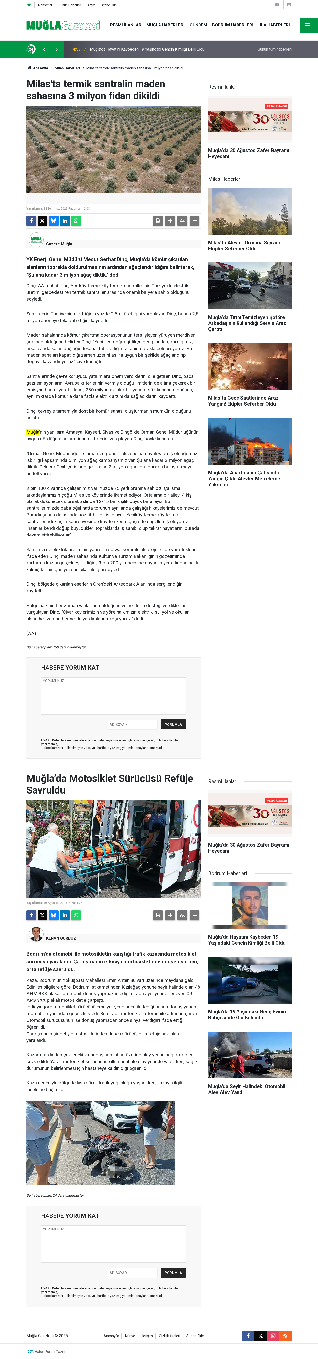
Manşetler (45, 5)
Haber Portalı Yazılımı (51, 1352)
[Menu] (307, 25)
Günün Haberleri (69, 5)
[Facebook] (31, 221)
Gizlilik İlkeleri (169, 1336)
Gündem (198, 24)
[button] (170, 221)
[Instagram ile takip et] (273, 1336)
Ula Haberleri (274, 24)
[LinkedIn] (65, 221)
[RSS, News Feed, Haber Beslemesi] (285, 1336)
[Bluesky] (54, 221)
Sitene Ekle (109, 5)
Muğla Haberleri (165, 24)
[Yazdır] (158, 221)
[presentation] (44, 49)
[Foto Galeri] (289, 4)
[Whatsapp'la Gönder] (76, 221)
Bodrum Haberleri (232, 24)
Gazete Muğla (59, 244)
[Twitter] (42, 221)
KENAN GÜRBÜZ (61, 938)
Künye (130, 1336)
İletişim (147, 1336)
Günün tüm (275, 49)
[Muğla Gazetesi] (63, 24)
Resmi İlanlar (125, 24)
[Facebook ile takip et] (248, 1336)
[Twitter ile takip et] (260, 1336)
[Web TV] (277, 4)
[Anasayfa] (29, 5)
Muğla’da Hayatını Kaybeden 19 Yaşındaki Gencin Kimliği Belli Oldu (147, 49)
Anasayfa (40, 68)
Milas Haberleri (67, 68)
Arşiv (91, 5)
